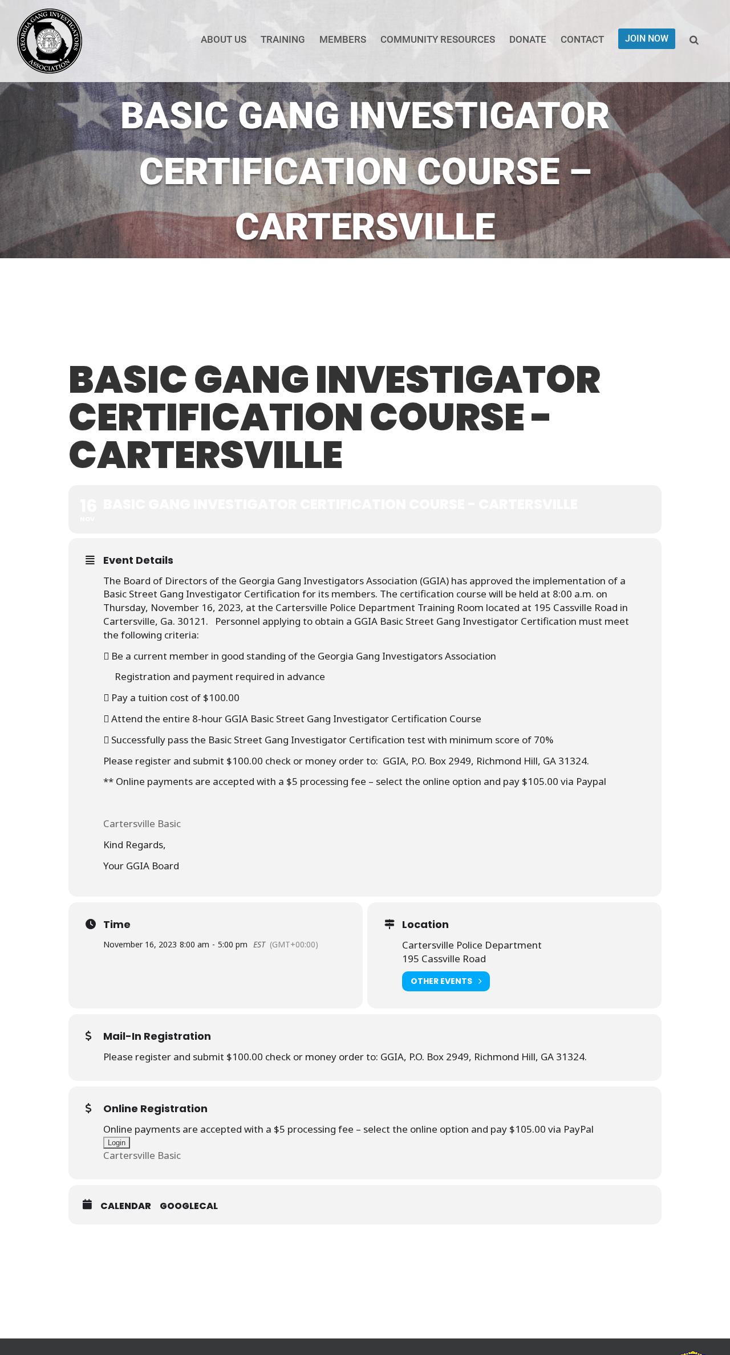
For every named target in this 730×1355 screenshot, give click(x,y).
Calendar (125, 1205)
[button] (694, 39)
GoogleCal (189, 1205)
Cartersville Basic (142, 823)
